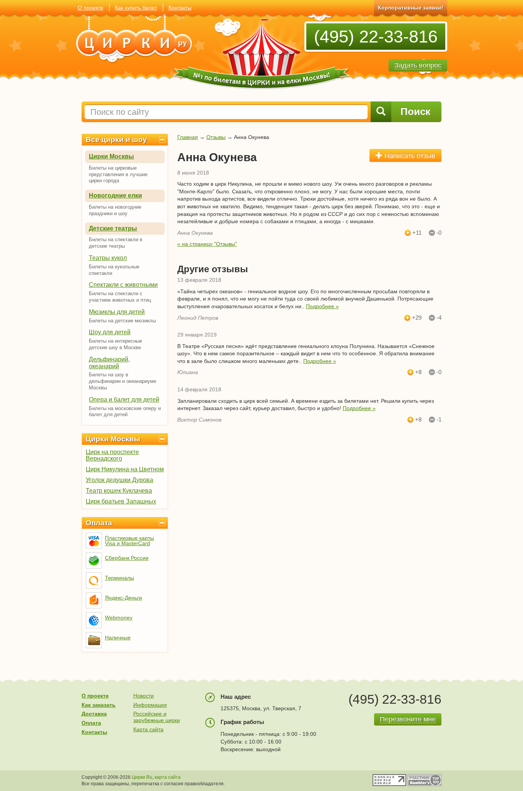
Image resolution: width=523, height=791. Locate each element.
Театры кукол (108, 258)
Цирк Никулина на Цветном (125, 469)
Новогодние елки (115, 195)
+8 (418, 372)
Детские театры (113, 228)
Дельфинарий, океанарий (109, 362)
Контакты (179, 8)
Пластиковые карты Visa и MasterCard (129, 540)
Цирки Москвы (111, 156)
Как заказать (99, 705)
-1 (438, 420)
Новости (143, 696)
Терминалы (119, 578)
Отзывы (216, 137)
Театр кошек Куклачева (119, 490)
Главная (187, 137)
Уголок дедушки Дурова (119, 480)
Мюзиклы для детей (117, 312)
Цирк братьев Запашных (121, 501)
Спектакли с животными (123, 284)
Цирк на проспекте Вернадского (112, 455)
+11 (417, 233)
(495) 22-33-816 (376, 36)
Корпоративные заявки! (410, 8)
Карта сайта (148, 729)
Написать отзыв (408, 156)
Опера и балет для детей (124, 399)
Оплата (99, 522)
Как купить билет (136, 8)
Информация (150, 705)
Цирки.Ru (142, 777)
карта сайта (168, 777)
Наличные (118, 637)
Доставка (94, 714)
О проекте (90, 8)
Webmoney (118, 617)
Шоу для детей (110, 332)
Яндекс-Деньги (123, 598)
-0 (438, 233)
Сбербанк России (127, 558)
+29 (417, 318)
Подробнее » (322, 306)
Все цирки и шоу (116, 139)
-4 (438, 318)
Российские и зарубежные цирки (156, 717)
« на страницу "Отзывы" (207, 244)
